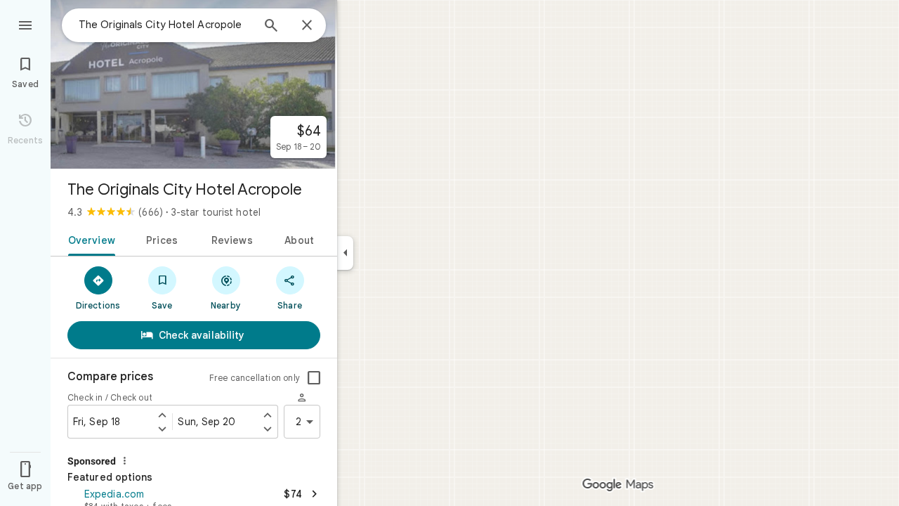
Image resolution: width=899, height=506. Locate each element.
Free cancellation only (254, 377)
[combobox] (165, 24)
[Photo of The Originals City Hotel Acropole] (194, 84)
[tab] (88, 239)
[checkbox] (314, 378)
